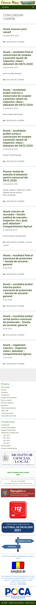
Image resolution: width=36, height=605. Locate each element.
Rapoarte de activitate (8, 430)
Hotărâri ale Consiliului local (10, 433)
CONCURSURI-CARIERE (14, 42)
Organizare (4, 405)
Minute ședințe (6, 446)
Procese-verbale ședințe (9, 448)
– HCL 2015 (6, 440)
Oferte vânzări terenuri (8, 408)
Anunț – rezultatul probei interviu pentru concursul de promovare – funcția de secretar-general (18, 290)
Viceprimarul (5, 395)
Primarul (3, 390)
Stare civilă (4, 410)
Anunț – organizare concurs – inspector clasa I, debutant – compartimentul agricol (17, 349)
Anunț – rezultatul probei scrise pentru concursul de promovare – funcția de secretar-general (18, 321)
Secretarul (4, 392)
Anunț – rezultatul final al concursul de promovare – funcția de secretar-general (18, 260)
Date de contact (6, 400)
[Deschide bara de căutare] (33, 7)
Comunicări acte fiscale (8, 416)
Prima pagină (5, 387)
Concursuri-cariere (7, 413)
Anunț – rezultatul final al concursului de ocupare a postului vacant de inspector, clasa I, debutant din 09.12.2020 (18, 57)
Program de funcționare (8, 397)
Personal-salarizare (7, 403)
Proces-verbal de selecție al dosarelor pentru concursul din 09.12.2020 (15, 176)
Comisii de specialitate (8, 427)
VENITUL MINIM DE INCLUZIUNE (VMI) (18, 473)
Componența (5, 425)
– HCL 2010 (6, 435)
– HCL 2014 (6, 438)
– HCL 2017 (6, 443)
